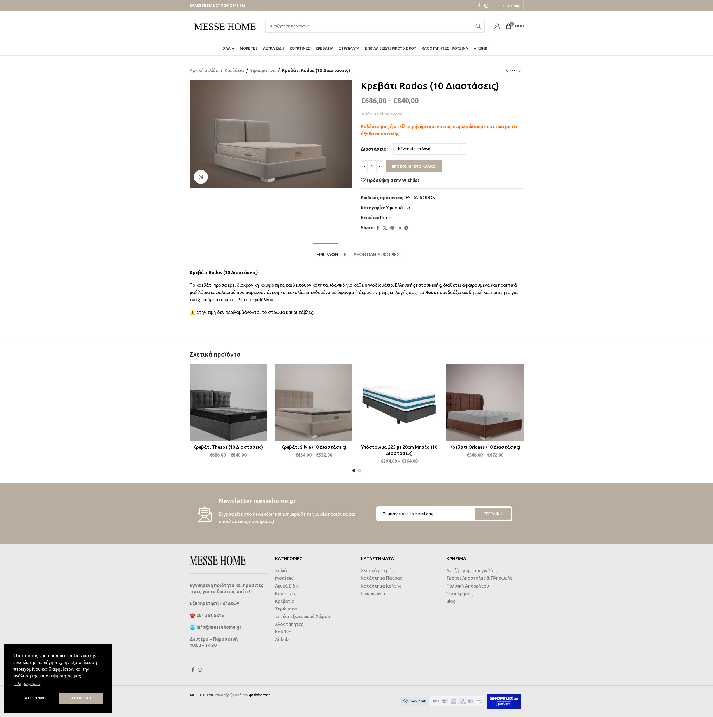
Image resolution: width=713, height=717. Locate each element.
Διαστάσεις (373, 148)
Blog (451, 601)
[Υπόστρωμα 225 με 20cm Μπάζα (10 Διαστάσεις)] (399, 403)
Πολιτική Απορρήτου (467, 585)
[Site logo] (225, 25)
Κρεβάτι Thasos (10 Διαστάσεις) (228, 447)
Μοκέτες (284, 577)
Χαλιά (281, 570)
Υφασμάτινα (263, 70)
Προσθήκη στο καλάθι (414, 166)
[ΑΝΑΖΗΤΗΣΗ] (478, 26)
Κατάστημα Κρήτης (381, 585)
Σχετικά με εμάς (377, 570)
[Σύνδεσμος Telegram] (406, 228)
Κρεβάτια (234, 70)
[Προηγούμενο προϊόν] (506, 70)
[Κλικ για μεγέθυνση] (201, 177)
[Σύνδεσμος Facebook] (479, 5)
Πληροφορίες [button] (27, 683)
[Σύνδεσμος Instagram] (486, 5)
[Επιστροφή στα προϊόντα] (513, 70)
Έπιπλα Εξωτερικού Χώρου (302, 616)
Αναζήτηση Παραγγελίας (471, 570)
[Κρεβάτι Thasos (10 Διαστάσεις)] (228, 403)
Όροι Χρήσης (459, 593)
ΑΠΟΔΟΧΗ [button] (81, 698)
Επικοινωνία (373, 593)
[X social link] (385, 228)
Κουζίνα (283, 631)
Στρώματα (286, 608)
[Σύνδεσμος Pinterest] (392, 228)
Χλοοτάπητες (289, 624)
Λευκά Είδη (286, 585)
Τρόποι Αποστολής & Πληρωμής (479, 577)
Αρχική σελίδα (204, 70)
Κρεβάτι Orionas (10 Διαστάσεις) (485, 447)
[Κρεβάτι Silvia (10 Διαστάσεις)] (313, 403)
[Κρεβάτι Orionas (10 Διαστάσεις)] (485, 403)
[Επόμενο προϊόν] (520, 70)
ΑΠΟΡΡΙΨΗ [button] (35, 698)
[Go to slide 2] (359, 470)
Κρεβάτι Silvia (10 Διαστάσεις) (313, 447)
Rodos (387, 217)
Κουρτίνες (285, 593)
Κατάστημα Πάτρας (381, 577)
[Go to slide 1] (353, 470)
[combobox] (375, 26)
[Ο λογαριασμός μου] (497, 26)
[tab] (325, 251)
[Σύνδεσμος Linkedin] (399, 228)
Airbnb (282, 639)
